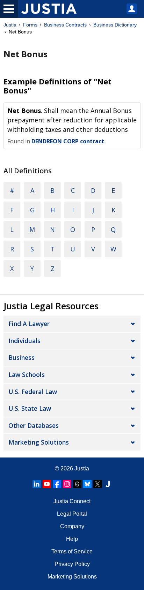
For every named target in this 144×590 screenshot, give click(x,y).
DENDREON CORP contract (67, 141)
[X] (97, 484)
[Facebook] (57, 484)
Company (72, 526)
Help (72, 539)
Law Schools (26, 374)
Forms (30, 25)
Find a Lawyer (29, 323)
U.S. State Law (29, 408)
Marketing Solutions (38, 442)
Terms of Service (72, 551)
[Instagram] (67, 484)
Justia (9, 25)
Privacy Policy (72, 564)
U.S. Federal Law (32, 391)
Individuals (24, 340)
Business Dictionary (115, 25)
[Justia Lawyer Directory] (107, 484)
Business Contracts (65, 25)
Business (21, 357)
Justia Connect (72, 501)
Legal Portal (72, 514)
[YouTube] (47, 484)
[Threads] (77, 484)
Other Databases (33, 425)
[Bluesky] (87, 484)
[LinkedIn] (37, 484)
